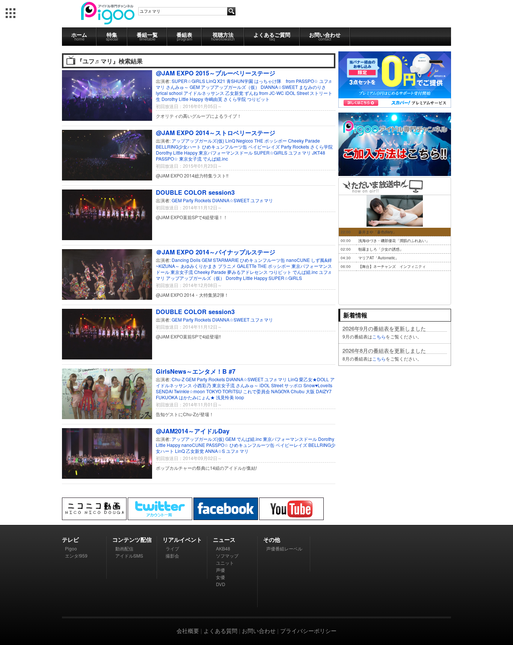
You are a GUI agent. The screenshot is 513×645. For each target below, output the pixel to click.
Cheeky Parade (304, 140)
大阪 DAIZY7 (319, 391)
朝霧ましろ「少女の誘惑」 (380, 249)
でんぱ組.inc (215, 158)
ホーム (79, 36)
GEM (195, 87)
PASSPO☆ (167, 158)
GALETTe (246, 266)
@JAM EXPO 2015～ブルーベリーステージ (215, 73)
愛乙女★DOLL (314, 379)
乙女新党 (234, 93)
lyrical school (169, 93)
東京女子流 (190, 158)
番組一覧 (147, 36)
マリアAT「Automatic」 (378, 257)
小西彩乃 (202, 385)
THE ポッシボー (270, 140)
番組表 (184, 36)
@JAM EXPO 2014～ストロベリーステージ (215, 132)
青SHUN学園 (239, 81)
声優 (220, 570)
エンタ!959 (76, 555)
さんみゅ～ (177, 87)
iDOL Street (271, 385)
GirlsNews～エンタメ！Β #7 (195, 371)
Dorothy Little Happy (182, 99)
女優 (220, 577)
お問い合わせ (325, 36)
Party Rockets (295, 146)
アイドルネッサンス (204, 93)
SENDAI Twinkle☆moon (180, 391)
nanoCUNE (298, 260)
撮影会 (172, 555)
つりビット (258, 99)
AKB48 (223, 548)
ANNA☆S (215, 451)
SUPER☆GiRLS (188, 81)
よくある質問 (220, 630)
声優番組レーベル (284, 548)
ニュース (224, 539)
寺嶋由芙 (213, 99)
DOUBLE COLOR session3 (195, 192)
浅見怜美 (225, 397)
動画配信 (124, 548)
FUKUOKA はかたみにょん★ (185, 397)
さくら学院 (234, 99)
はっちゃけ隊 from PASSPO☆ (286, 81)
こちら (379, 336)
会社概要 (188, 630)
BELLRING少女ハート (178, 146)
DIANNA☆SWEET (279, 87)
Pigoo (71, 548)
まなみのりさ (312, 87)
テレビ (70, 539)
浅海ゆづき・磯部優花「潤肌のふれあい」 (394, 240)
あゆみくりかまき (199, 266)
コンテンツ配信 (132, 539)
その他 (271, 539)
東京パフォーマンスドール (226, 152)
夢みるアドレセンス (247, 272)
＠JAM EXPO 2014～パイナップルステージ (215, 252)
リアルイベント (182, 539)
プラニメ (227, 266)
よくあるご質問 (271, 36)
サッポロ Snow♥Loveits (308, 385)
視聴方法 (223, 36)
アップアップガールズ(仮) (198, 140)
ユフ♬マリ (299, 152)
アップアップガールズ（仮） (230, 87)
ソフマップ (227, 555)
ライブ (172, 548)
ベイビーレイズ (264, 146)
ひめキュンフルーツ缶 (224, 146)
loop (239, 397)
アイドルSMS (129, 555)
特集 (112, 36)
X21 (221, 81)
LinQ (211, 81)
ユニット (225, 562)
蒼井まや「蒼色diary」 (377, 232)
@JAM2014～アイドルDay (192, 431)
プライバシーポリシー (308, 630)
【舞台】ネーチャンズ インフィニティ (392, 266)
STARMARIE (226, 260)
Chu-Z (178, 379)
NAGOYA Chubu (288, 391)
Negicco (244, 140)
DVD (220, 584)
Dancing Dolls (186, 260)
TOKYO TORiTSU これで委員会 (238, 391)
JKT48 (318, 152)
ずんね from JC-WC (264, 93)
